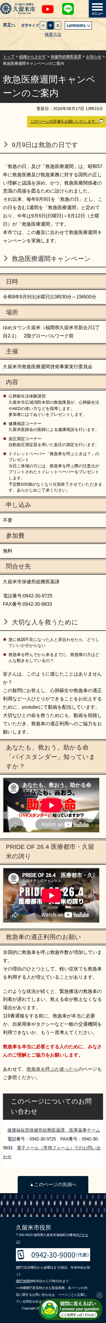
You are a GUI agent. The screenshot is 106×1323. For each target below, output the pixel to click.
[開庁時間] (23, 1281)
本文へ (9, 25)
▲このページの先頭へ (53, 1184)
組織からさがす (32, 56)
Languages (76, 25)
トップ (8, 56)
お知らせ (93, 56)
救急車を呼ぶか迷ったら (52, 1069)
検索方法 (53, 34)
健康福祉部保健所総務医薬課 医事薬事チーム (53, 1130)
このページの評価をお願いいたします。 (64, 121)
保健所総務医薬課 (66, 56)
